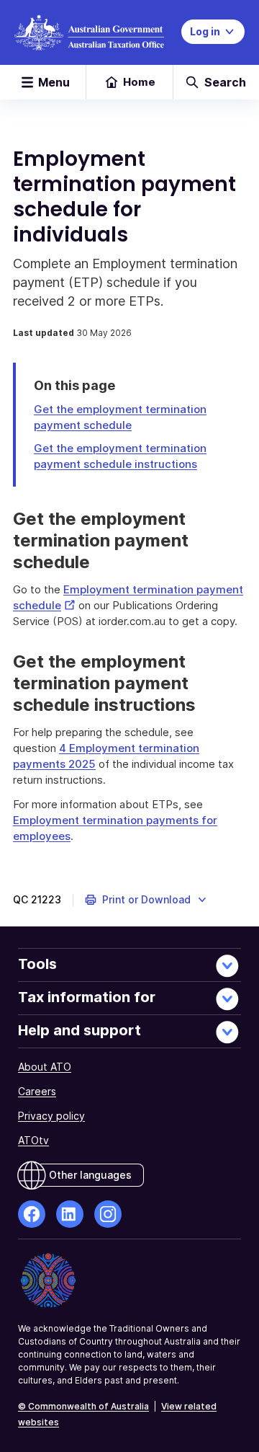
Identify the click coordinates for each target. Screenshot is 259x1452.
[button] (146, 899)
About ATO (44, 1067)
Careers (37, 1091)
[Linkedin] (69, 1214)
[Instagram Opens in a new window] (108, 1214)
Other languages (90, 1175)
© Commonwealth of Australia (83, 1406)
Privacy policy (51, 1116)
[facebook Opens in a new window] (31, 1214)
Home (139, 82)
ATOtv (33, 1140)
